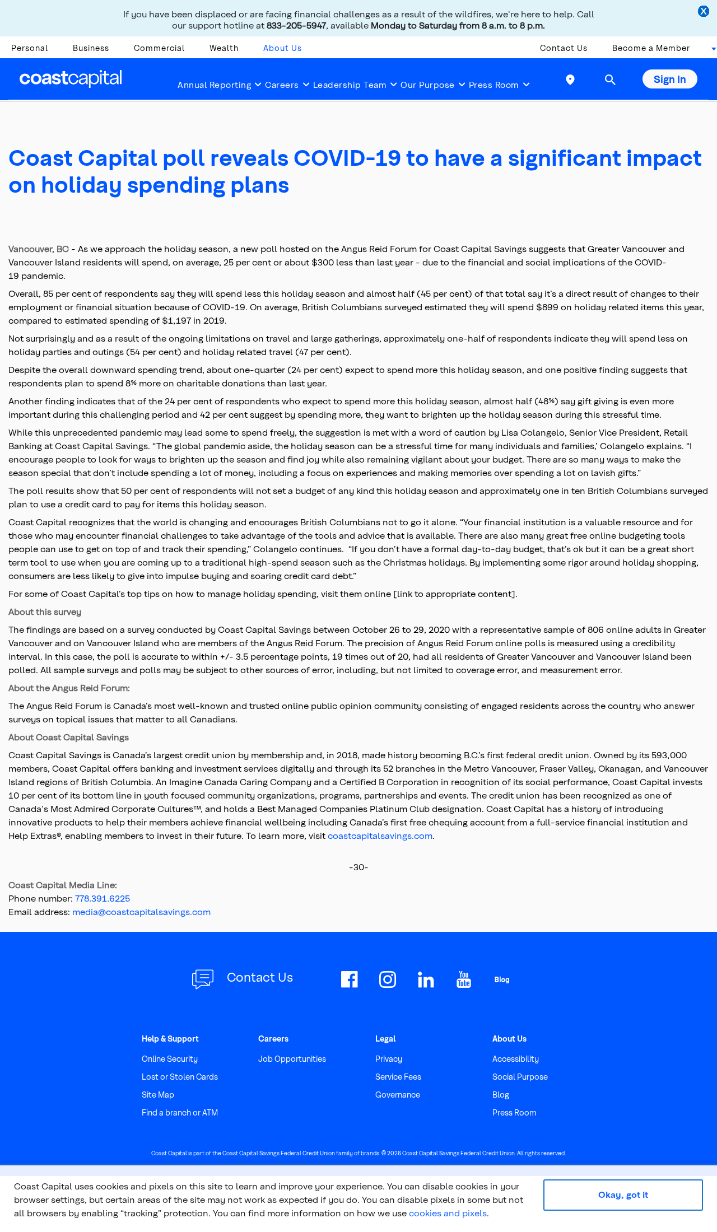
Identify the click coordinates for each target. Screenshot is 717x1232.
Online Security (170, 1058)
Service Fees (398, 1076)
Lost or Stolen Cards (180, 1076)
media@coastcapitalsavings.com (141, 911)
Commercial (159, 48)
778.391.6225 (102, 898)
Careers (282, 85)
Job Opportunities (292, 1058)
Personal (29, 48)
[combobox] (710, 51)
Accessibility (515, 1058)
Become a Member (651, 48)
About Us (282, 48)
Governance (397, 1094)
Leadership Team (350, 85)
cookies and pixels (448, 1212)
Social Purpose (520, 1076)
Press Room (494, 85)
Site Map (158, 1094)
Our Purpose (428, 85)
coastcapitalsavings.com (380, 835)
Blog (500, 1094)
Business (91, 48)
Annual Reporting (214, 85)
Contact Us (564, 48)
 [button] (610, 79)
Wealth (224, 48)
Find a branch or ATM (180, 1112)
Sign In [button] (670, 79)
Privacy (388, 1058)
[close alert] (704, 12)
